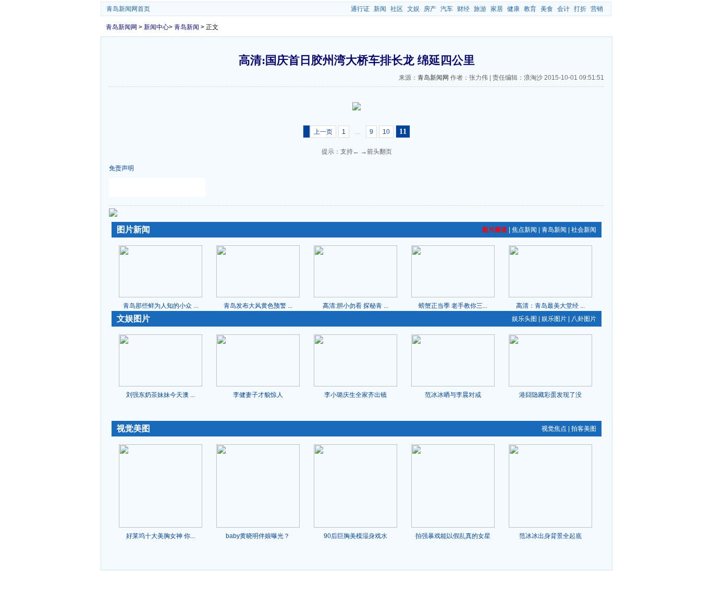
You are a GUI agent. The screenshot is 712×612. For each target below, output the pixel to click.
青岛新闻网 (121, 27)
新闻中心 (156, 27)
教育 (530, 9)
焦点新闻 (524, 229)
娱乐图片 (554, 318)
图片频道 (494, 229)
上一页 (323, 131)
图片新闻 (133, 229)
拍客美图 (583, 428)
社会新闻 (583, 229)
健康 (513, 9)
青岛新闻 (186, 27)
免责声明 (121, 168)
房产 (430, 9)
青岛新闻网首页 (128, 9)
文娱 (413, 9)
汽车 (446, 9)
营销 (597, 9)
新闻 (380, 9)
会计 (563, 9)
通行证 (360, 9)
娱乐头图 (524, 318)
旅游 (480, 9)
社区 (396, 9)
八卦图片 (583, 318)
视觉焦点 (554, 428)
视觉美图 (133, 428)
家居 (496, 9)
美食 (547, 9)
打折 (580, 9)
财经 (463, 9)
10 (386, 131)
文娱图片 (133, 318)
